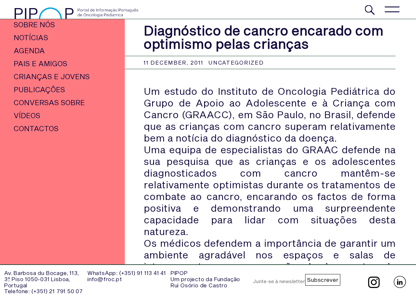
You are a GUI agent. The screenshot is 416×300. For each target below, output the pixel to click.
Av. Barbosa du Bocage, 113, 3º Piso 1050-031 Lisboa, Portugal (41, 278)
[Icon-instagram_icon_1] (374, 282)
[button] (391, 9)
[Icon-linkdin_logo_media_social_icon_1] (400, 282)
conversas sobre (49, 102)
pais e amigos (40, 63)
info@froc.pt (104, 279)
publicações (39, 89)
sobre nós (34, 24)
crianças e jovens (52, 76)
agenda (29, 50)
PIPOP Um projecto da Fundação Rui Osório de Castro (205, 278)
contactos (36, 128)
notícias (31, 37)
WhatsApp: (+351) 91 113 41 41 (126, 272)
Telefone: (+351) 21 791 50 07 (43, 291)
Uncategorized (236, 62)
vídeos (27, 115)
